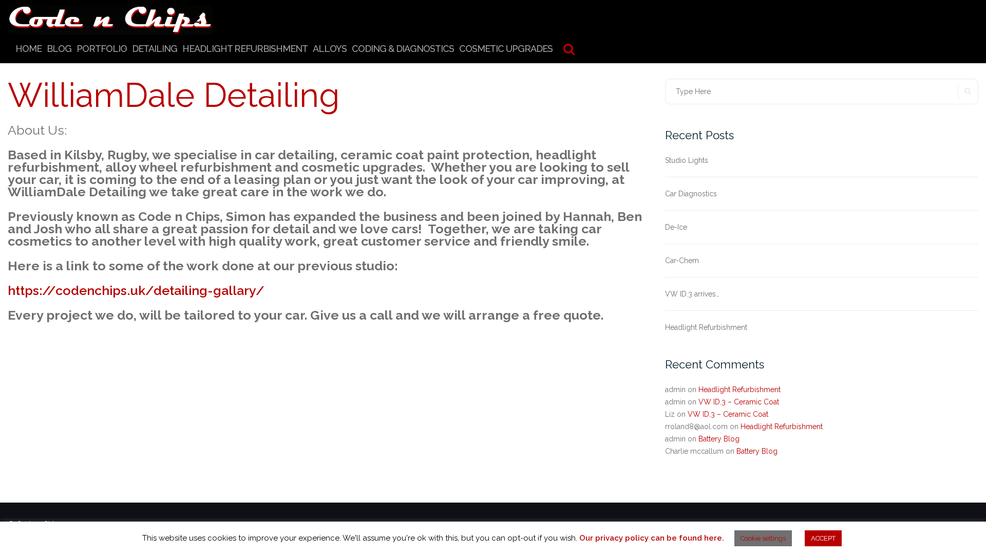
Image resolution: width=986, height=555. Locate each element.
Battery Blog (719, 439)
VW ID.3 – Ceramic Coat (738, 402)
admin (675, 389)
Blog (59, 48)
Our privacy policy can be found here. (651, 538)
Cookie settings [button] (763, 538)
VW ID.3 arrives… (692, 294)
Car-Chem (682, 260)
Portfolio (102, 48)
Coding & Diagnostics (403, 48)
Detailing (154, 48)
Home (28, 48)
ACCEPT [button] (823, 538)
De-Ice (676, 227)
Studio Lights (686, 160)
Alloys (330, 48)
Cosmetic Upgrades (506, 48)
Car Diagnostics (691, 194)
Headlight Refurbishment (245, 48)
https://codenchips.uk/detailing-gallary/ (136, 290)
